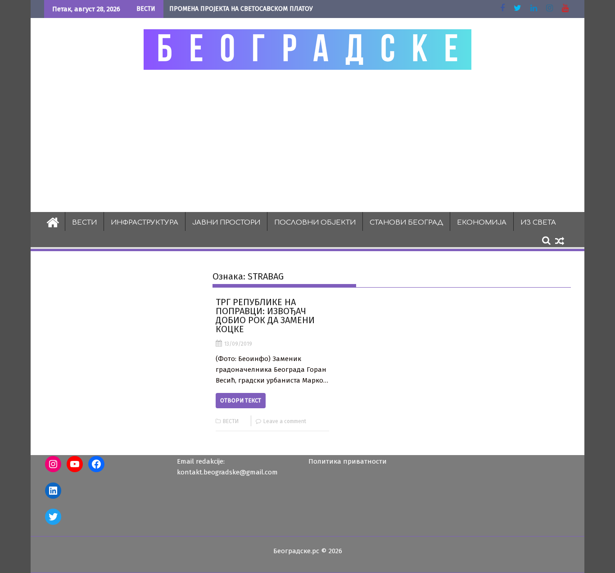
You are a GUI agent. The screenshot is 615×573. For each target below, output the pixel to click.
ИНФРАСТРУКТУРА (144, 222)
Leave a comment (284, 421)
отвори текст (240, 400)
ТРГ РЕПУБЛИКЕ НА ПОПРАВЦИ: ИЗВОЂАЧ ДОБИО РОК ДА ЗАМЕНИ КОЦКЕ (265, 315)
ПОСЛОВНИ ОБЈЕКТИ (315, 222)
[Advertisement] (307, 140)
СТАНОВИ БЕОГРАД (406, 222)
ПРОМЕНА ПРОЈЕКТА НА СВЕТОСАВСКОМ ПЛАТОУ (241, 9)
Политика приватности (347, 461)
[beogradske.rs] (53, 221)
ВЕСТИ (84, 222)
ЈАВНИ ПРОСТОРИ (226, 222)
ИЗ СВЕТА (538, 222)
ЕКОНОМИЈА (481, 222)
